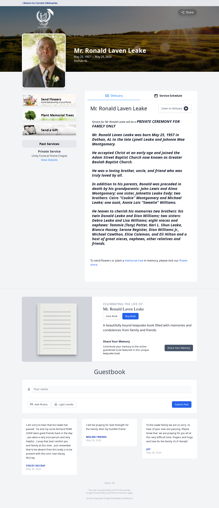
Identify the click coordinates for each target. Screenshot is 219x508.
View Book (111, 316)
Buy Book (130, 316)
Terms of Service (119, 492)
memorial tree (134, 260)
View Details (49, 160)
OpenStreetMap (113, 498)
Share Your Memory (179, 347)
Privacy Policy (99, 492)
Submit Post (182, 404)
